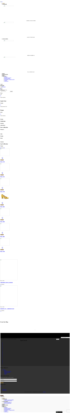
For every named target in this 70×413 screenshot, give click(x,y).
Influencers (5, 74)
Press (3, 73)
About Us (3, 369)
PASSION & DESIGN (7, 77)
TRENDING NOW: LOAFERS (6, 282)
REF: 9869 (2, 221)
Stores (5, 80)
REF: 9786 (2, 251)
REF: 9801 (2, 236)
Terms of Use (4, 389)
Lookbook (4, 4)
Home (3, 3)
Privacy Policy (4, 390)
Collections (5, 38)
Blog (3, 75)
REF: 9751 (2, 176)
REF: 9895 (2, 206)
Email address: (58, 337)
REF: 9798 (2, 191)
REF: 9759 (2, 161)
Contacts (6, 81)
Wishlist (4, 86)
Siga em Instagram (35, 331)
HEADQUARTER (7, 78)
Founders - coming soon (9, 79)
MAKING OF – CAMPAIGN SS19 (7, 308)
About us (4, 76)
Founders (5, 373)
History (5, 370)
